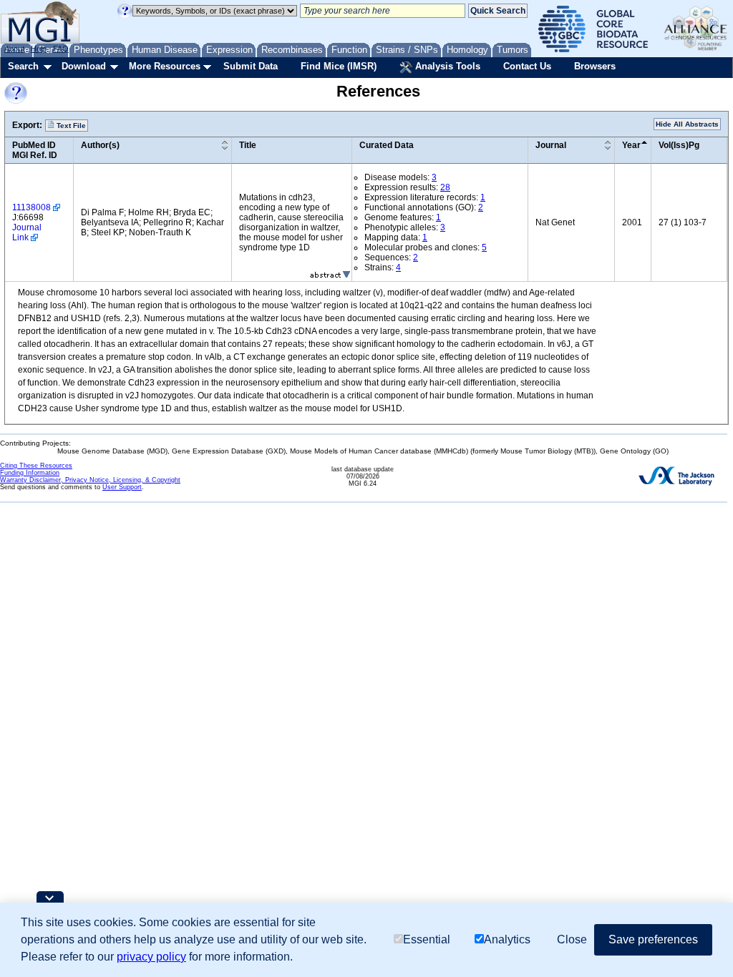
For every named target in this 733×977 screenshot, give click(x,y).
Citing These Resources (36, 465)
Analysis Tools (446, 66)
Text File (70, 125)
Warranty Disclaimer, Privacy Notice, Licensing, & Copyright (90, 479)
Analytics (507, 939)
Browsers (595, 66)
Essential (426, 939)
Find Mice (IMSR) (339, 66)
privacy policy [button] (151, 957)
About (14, 48)
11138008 (31, 207)
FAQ (61, 48)
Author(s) (100, 145)
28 (445, 187)
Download (84, 66)
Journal (550, 145)
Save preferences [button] (653, 939)
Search (23, 66)
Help (39, 48)
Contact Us (527, 66)
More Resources (164, 66)
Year (631, 145)
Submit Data (250, 66)
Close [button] (572, 939)
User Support (122, 487)
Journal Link (27, 232)
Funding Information (29, 472)
